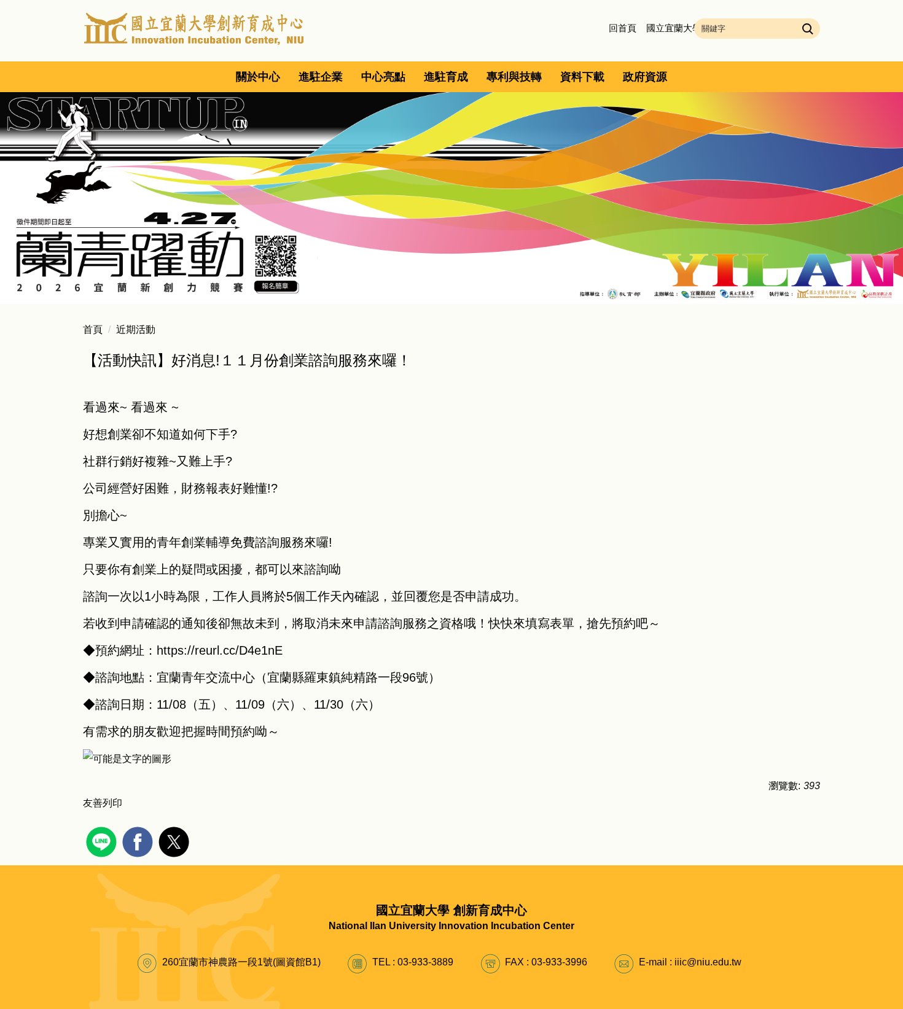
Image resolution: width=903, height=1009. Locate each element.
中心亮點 (383, 77)
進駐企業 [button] (321, 77)
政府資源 (645, 77)
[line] (103, 840)
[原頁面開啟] (451, 198)
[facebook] (139, 840)
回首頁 (622, 28)
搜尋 (806, 28)
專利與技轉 (514, 77)
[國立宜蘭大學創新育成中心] (194, 28)
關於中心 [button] (258, 77)
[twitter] (175, 840)
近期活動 (135, 329)
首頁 (93, 329)
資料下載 (582, 77)
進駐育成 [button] (446, 77)
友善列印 (102, 803)
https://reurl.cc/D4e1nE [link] (220, 650)
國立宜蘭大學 (674, 28)
